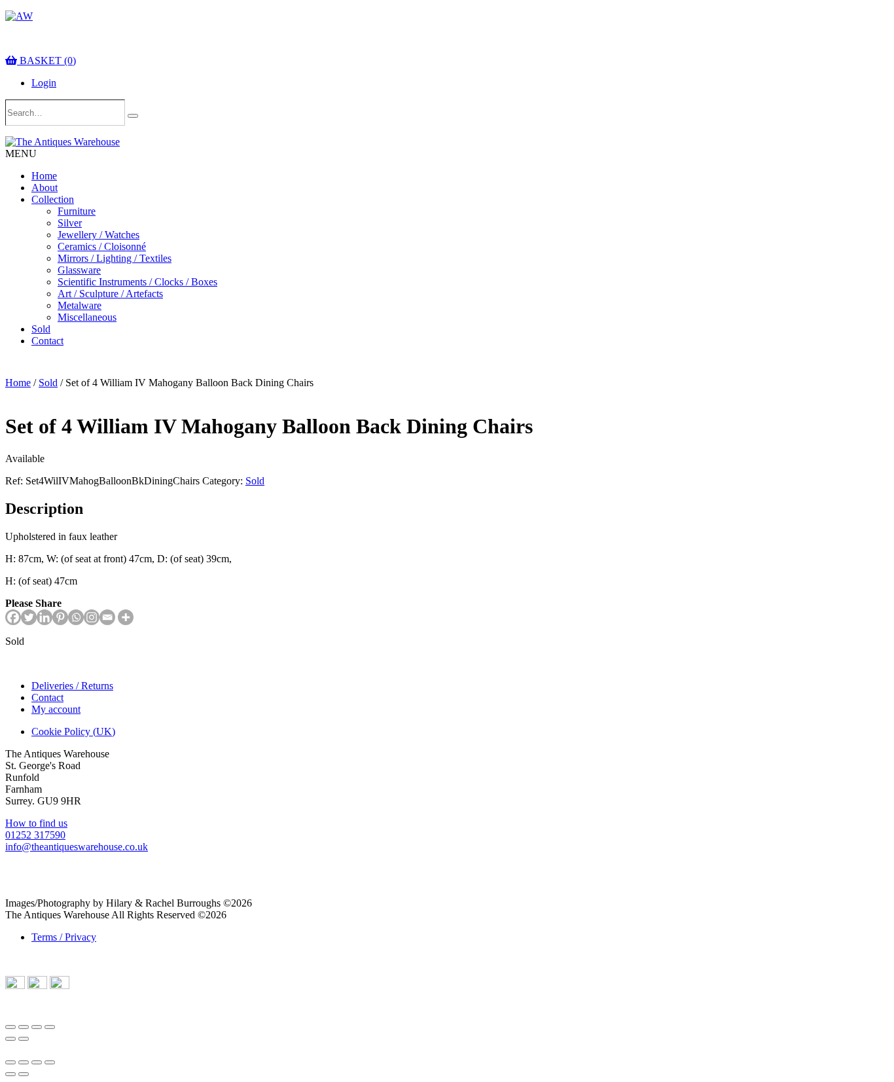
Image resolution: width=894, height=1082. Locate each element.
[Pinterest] (60, 617)
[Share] (36, 1027)
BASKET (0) (46, 60)
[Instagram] (91, 617)
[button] (21, 153)
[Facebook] (13, 617)
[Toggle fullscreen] (23, 1027)
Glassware (79, 270)
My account (55, 709)
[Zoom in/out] (10, 1027)
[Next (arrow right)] (23, 1039)
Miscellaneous (87, 317)
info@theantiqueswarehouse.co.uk (76, 846)
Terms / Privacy (63, 937)
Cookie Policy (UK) (73, 731)
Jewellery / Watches (98, 234)
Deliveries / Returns (72, 685)
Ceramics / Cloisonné (102, 246)
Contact (47, 340)
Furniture (77, 211)
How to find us (36, 823)
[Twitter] (29, 617)
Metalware (79, 305)
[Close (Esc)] (50, 1027)
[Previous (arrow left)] (10, 1039)
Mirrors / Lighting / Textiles (114, 258)
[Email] (107, 617)
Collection (52, 199)
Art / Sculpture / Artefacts (110, 293)
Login (43, 82)
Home (44, 175)
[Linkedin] (44, 617)
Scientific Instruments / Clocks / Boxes (137, 281)
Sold (40, 328)
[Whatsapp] (76, 617)
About (44, 187)
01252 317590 (35, 834)
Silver (70, 222)
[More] (125, 617)
